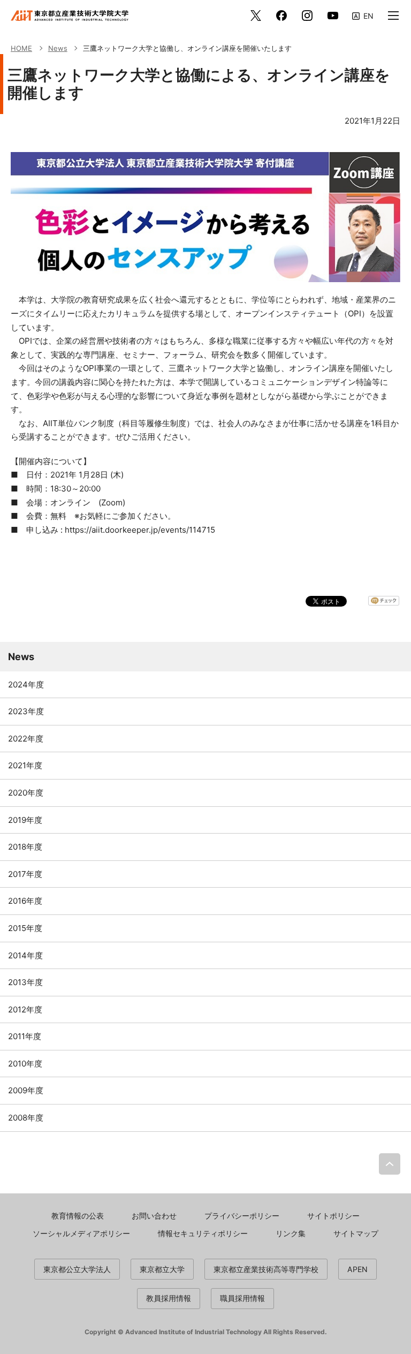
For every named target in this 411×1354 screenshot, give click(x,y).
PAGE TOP (389, 1164)
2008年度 (25, 1118)
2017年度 (25, 874)
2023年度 (26, 711)
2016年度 (25, 901)
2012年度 (25, 1009)
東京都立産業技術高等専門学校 (266, 1269)
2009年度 (25, 1090)
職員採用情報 (242, 1298)
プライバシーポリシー (241, 1215)
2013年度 (25, 982)
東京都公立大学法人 (77, 1269)
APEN (357, 1269)
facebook (281, 15)
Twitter (255, 15)
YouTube (332, 15)
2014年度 (25, 955)
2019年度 (25, 820)
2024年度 (26, 684)
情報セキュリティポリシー (203, 1233)
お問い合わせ (154, 1215)
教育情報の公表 (77, 1215)
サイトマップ (355, 1233)
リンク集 (291, 1233)
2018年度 (25, 847)
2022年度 (25, 738)
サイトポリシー (333, 1215)
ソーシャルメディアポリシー (81, 1233)
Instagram (307, 15)
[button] (393, 15)
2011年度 (24, 1036)
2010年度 (25, 1063)
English (363, 15)
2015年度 (25, 928)
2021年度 (25, 765)
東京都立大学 (162, 1269)
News (21, 656)
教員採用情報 (168, 1298)
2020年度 (25, 793)
